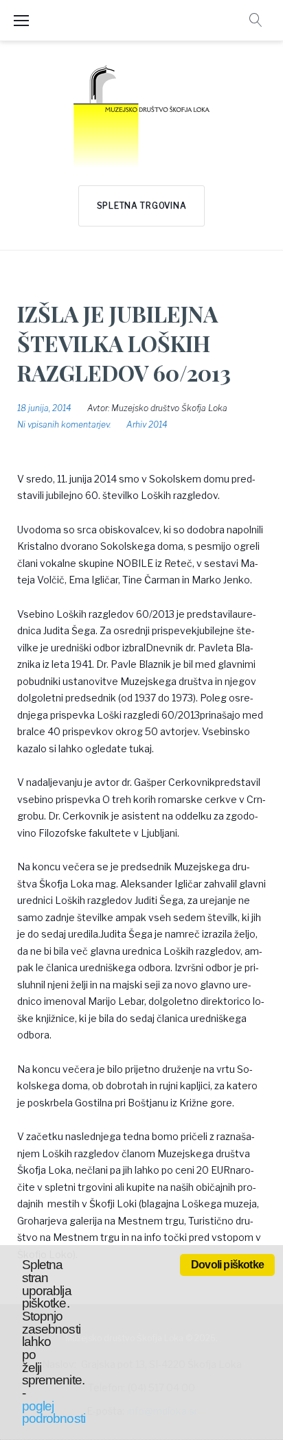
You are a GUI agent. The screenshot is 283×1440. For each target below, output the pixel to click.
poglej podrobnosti (53, 1412)
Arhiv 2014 (147, 424)
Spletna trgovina (142, 205)
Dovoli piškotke (227, 1264)
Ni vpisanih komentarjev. (64, 424)
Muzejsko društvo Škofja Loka (169, 408)
